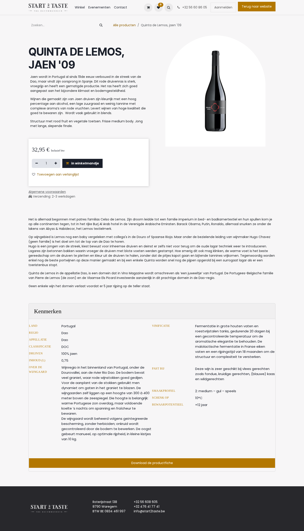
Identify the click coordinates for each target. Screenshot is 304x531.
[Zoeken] (101, 25)
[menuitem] (80, 7)
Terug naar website (257, 6)
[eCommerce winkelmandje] (148, 7)
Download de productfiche (152, 463)
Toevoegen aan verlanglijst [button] (58, 174)
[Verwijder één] (36, 163)
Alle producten (124, 25)
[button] (168, 7)
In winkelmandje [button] (85, 163)
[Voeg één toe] (56, 163)
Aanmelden (223, 7)
